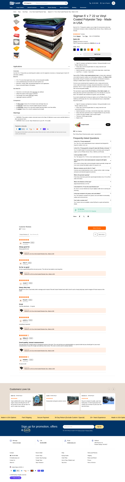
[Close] (110, 209)
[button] (76, 34)
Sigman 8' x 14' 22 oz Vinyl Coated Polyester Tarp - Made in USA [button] (39, 253)
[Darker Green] (81, 49)
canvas (19, 109)
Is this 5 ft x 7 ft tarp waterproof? (82, 141)
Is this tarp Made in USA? (80, 155)
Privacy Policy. (89, 430)
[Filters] (95, 234)
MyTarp (15, 474)
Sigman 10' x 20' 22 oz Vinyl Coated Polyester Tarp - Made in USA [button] (39, 368)
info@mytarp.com (71, 442)
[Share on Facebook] (79, 216)
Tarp (86, 36)
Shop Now (94, 211)
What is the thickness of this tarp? (82, 181)
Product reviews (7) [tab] (24, 234)
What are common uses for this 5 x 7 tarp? (84, 168)
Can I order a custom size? (81, 200)
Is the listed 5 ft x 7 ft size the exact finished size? (86, 186)
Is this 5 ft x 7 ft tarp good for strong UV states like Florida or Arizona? (91, 148)
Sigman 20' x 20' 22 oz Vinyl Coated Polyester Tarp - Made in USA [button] (39, 274)
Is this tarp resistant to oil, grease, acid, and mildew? (87, 193)
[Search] (66, 3)
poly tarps (35, 91)
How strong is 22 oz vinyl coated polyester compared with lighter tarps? (90, 160)
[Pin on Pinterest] (88, 216)
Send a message (17, 442)
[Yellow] (99, 49)
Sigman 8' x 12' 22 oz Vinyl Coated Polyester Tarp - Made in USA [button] (39, 329)
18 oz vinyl (20, 103)
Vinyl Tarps (25, 11)
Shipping (75, 41)
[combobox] (45, 3)
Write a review (97, 228)
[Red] (92, 49)
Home (14, 11)
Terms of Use (81, 430)
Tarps (19, 11)
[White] (95, 49)
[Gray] (85, 49)
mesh (30, 93)
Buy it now (92, 58)
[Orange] (88, 49)
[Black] (74, 49)
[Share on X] (84, 216)
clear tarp (31, 95)
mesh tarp (20, 107)
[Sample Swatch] (77, 125)
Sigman (79, 36)
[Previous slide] (109, 389)
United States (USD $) (17, 467)
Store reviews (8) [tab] (34, 234)
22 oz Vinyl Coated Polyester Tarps (38, 11)
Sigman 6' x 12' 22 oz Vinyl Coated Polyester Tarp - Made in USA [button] (39, 311)
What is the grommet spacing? (81, 175)
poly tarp (20, 105)
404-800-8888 (43, 442)
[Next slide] (113, 389)
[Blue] (78, 49)
